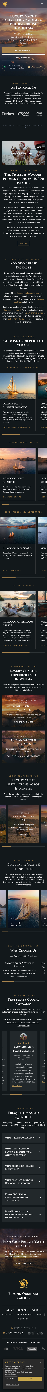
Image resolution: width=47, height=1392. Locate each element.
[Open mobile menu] (42, 4)
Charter (23, 1310)
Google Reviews (24, 1025)
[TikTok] (38, 1333)
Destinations (25, 1315)
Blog (40, 1315)
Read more (17, 1082)
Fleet (35, 1310)
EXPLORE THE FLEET (23, 57)
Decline (10, 1379)
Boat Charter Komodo (35, 313)
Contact (23, 1319)
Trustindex (38, 1019)
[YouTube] (29, 1333)
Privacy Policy (12, 1385)
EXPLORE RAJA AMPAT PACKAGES (23, 756)
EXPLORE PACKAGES (23, 722)
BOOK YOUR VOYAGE (23, 1263)
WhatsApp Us (37, 67)
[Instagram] (33, 1333)
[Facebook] (42, 1333)
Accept (30, 1379)
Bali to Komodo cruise (17, 319)
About (10, 1310)
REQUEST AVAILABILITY (23, 50)
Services (7, 1315)
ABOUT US (23, 243)
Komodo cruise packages (28, 293)
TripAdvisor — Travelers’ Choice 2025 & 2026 (22, 1022)
